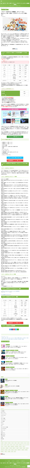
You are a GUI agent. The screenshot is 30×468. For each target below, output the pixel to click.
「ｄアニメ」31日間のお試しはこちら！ (15, 136)
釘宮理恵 (9, 451)
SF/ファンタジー (4, 336)
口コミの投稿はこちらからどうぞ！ (6, 294)
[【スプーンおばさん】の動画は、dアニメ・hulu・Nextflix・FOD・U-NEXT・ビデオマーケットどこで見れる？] (16, 329)
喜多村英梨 (16, 446)
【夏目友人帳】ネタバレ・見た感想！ (11, 380)
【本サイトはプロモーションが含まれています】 (15, 465)
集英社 (12, 451)
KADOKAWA (20, 444)
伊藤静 (9, 446)
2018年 (17, 444)
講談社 (6, 451)
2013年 (2, 444)
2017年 (14, 444)
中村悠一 (2, 446)
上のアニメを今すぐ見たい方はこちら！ (15, 157)
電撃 (14, 451)
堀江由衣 (20, 446)
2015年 (8, 444)
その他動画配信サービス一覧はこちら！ (14, 160)
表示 (16, 48)
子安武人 (24, 446)
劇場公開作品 (12, 446)
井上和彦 (6, 446)
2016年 (11, 444)
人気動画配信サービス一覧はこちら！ (14, 322)
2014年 (5, 444)
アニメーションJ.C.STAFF (26, 444)
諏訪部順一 (2, 451)
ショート (7, 336)
